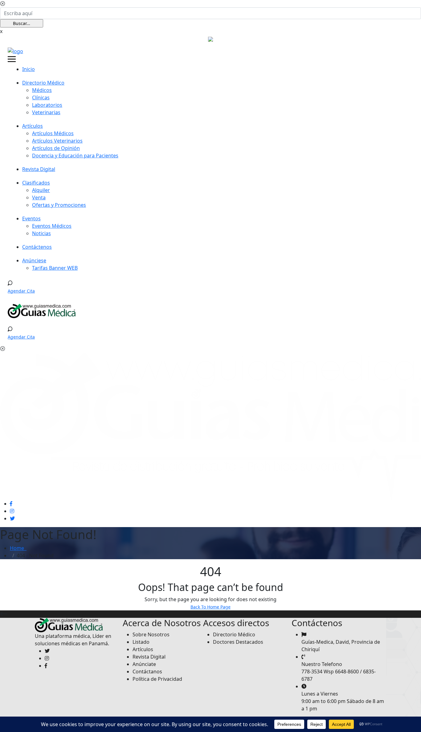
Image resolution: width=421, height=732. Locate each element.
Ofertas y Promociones (59, 205)
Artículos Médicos (53, 133)
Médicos (42, 90)
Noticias (41, 233)
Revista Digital (38, 169)
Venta (39, 197)
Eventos (31, 218)
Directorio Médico (43, 82)
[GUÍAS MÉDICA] (15, 50)
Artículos (32, 126)
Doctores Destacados (238, 641)
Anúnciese (34, 260)
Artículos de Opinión (56, 148)
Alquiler (41, 190)
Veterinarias (46, 112)
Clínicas (41, 97)
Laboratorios (47, 105)
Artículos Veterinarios (57, 140)
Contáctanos (147, 671)
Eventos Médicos (52, 226)
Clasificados (36, 182)
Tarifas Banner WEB (55, 267)
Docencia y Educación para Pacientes (75, 155)
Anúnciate (144, 664)
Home (18, 548)
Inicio (28, 69)
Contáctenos (37, 246)
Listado (141, 641)
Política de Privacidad (157, 679)
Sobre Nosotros (151, 634)
